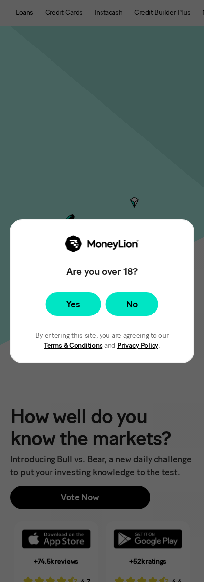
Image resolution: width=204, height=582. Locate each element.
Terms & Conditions (73, 345)
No (132, 304)
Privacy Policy (137, 345)
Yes (73, 304)
